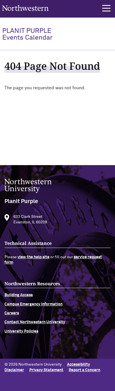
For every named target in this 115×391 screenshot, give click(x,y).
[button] (106, 8)
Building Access (18, 295)
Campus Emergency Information (33, 304)
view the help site (33, 257)
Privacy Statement (46, 370)
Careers (11, 313)
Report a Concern (84, 370)
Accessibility (78, 364)
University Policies (21, 331)
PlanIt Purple (27, 34)
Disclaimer (14, 370)
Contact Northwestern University (34, 322)
